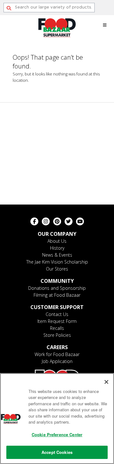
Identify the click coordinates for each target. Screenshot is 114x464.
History (57, 248)
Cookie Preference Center (57, 434)
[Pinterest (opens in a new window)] (57, 221)
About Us (57, 241)
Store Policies (57, 335)
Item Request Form (57, 321)
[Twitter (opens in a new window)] (69, 221)
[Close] (106, 382)
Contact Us (57, 314)
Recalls (57, 328)
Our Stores (57, 269)
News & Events (57, 255)
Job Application (57, 361)
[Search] (9, 8)
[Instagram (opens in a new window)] (46, 221)
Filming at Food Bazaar (57, 295)
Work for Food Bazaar (57, 354)
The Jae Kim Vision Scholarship (57, 262)
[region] (57, 418)
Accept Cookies (57, 452)
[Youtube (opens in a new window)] (80, 221)
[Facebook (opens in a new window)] (34, 221)
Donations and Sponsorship (57, 288)
